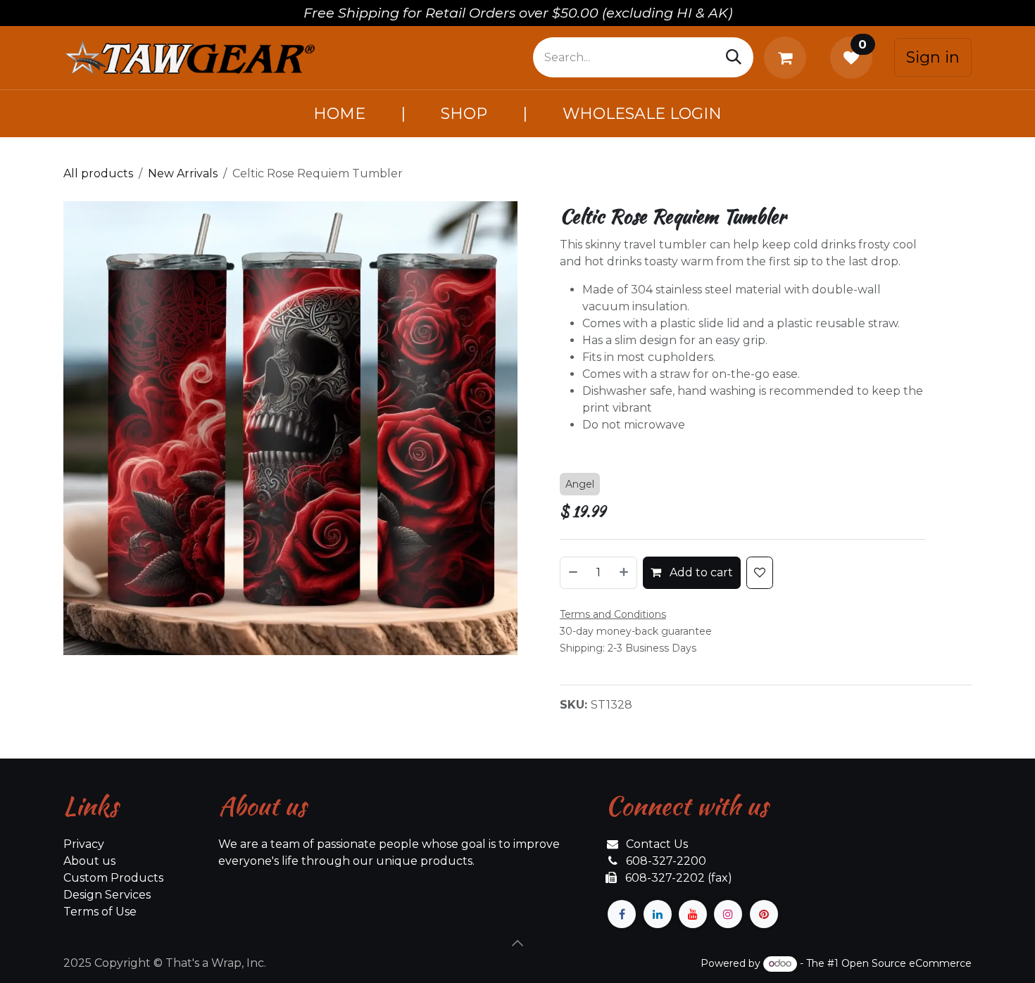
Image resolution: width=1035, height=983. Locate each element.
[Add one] (624, 572)
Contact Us (657, 844)
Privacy (83, 844)
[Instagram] (728, 914)
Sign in (933, 57)
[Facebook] (622, 914)
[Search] (733, 57)
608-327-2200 (666, 861)
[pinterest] (764, 914)
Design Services (107, 894)
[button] (517, 943)
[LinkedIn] (658, 914)
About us (89, 861)
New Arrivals (183, 173)
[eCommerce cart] (788, 58)
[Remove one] (572, 572)
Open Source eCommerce (906, 963)
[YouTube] (693, 914)
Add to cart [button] (700, 572)
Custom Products (113, 877)
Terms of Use (100, 911)
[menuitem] (339, 114)
